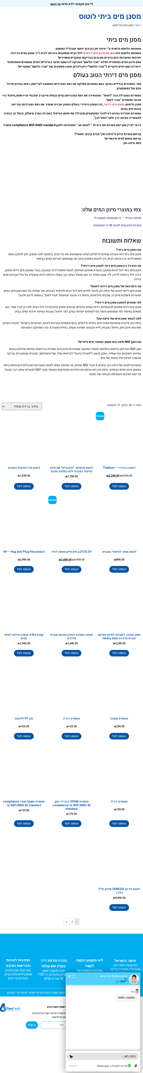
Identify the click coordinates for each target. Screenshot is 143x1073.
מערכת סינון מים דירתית (99, 53)
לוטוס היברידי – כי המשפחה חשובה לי (117, 218)
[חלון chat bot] (103, 1022)
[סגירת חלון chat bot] (69, 976)
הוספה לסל (119, 486)
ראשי (138, 25)
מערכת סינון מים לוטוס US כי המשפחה (117, 225)
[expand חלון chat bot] (73, 976)
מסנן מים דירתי (114, 104)
